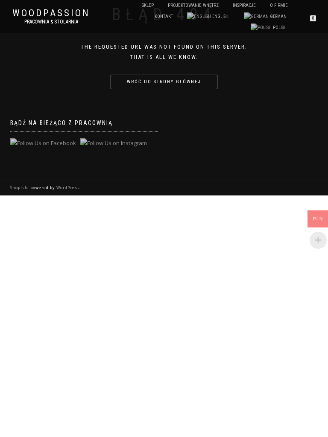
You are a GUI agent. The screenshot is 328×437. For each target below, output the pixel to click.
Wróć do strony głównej (164, 81)
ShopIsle (20, 187)
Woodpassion (51, 13)
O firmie (279, 5)
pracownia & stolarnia (51, 22)
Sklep (148, 5)
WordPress (67, 187)
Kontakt (164, 16)
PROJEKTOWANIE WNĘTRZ (193, 5)
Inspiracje (244, 5)
